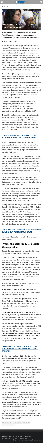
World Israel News (27, 440)
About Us (11, 436)
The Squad (18, 422)
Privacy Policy (27, 436)
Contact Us (19, 436)
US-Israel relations (8, 425)
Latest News (5, 436)
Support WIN (23, 438)
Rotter (17, 438)
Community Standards (8, 438)
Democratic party (7, 422)
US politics (26, 422)
